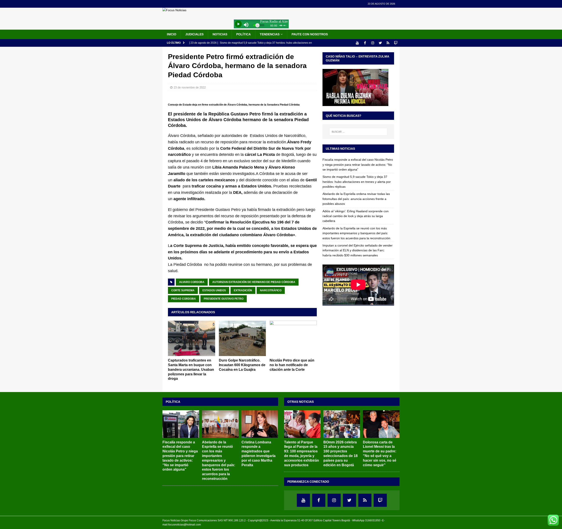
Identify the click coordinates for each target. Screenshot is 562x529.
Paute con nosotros (310, 34)
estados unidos (214, 290)
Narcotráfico (270, 290)
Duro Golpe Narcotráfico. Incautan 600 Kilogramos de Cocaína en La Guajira (242, 364)
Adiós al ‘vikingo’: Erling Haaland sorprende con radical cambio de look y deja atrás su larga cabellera (355, 216)
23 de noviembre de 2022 (190, 87)
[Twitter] (380, 43)
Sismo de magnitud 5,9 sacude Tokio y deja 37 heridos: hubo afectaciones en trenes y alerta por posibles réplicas (356, 181)
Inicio (171, 34)
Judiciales (194, 34)
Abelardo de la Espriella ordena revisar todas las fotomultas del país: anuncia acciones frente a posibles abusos (356, 198)
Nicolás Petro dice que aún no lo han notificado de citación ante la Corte (292, 364)
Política (243, 34)
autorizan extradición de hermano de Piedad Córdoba (253, 282)
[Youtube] (357, 43)
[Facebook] (365, 43)
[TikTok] (388, 43)
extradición (243, 290)
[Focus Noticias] (174, 10)
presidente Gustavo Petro (223, 298)
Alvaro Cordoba (191, 282)
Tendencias (269, 34)
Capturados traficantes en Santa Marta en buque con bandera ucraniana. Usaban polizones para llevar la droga (191, 369)
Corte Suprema (183, 290)
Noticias (220, 34)
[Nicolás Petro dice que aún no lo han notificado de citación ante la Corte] (293, 338)
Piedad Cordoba (183, 298)
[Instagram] (372, 43)
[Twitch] (396, 43)
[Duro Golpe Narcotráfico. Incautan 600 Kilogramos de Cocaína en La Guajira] (242, 338)
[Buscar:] (358, 131)
